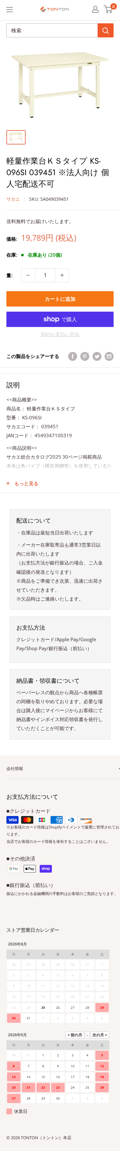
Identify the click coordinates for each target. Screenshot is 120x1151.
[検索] (106, 30)
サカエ (13, 199)
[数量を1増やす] (62, 275)
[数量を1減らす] (28, 275)
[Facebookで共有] (72, 356)
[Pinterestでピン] (84, 356)
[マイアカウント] (95, 9)
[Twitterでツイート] (96, 356)
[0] (108, 9)
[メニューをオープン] (9, 9)
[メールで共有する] (109, 356)
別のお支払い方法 (60, 334)
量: (9, 275)
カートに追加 (60, 298)
